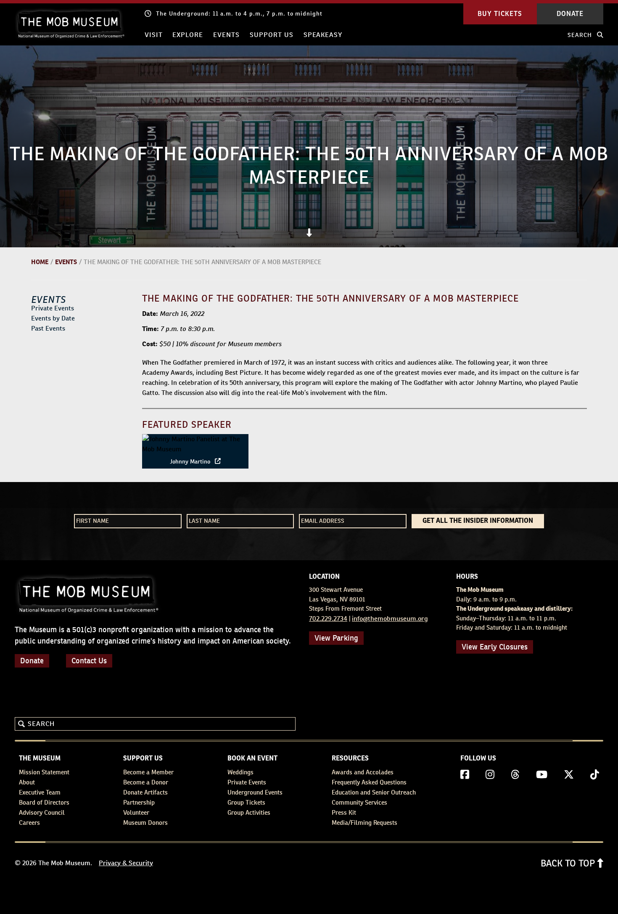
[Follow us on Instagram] (490, 774)
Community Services (359, 802)
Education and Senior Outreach (374, 792)
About (27, 782)
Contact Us (89, 660)
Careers (29, 823)
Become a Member (148, 772)
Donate (32, 660)
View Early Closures (495, 647)
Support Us (271, 34)
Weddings (240, 772)
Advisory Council (42, 812)
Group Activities (248, 812)
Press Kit (344, 812)
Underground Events (255, 792)
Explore (187, 34)
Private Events (52, 308)
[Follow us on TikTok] (594, 774)
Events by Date (53, 318)
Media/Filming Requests (364, 823)
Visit (154, 34)
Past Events (48, 328)
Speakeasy (323, 34)
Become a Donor (145, 782)
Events (226, 34)
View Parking (336, 638)
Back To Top (569, 863)
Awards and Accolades (363, 772)
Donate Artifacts (145, 792)
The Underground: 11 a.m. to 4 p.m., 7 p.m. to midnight (239, 13)
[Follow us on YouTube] (541, 774)
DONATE (570, 14)
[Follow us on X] (569, 774)
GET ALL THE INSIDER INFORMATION (478, 521)
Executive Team (40, 792)
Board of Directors (44, 802)
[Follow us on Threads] (515, 774)
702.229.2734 (328, 618)
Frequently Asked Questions (369, 782)
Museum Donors (145, 823)
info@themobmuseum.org (390, 618)
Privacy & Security (126, 862)
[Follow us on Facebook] (464, 774)
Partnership (139, 802)
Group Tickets (246, 802)
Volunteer (136, 812)
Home (39, 262)
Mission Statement (44, 772)
